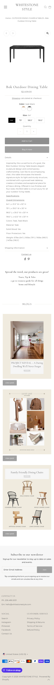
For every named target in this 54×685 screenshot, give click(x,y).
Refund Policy (33, 630)
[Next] (13, 33)
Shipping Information (15, 248)
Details (8, 157)
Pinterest (6, 626)
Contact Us (7, 634)
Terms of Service (34, 626)
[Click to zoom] (47, 33)
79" (20, 120)
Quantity (27, 126)
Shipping (16, 98)
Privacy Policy (33, 618)
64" (11, 120)
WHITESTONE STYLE (27, 7)
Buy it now (27, 149)
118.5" (40, 120)
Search (5, 618)
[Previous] (6, 33)
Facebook (6, 630)
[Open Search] (45, 7)
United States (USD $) (16, 654)
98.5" (30, 120)
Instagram (6, 622)
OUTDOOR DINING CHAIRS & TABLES (28, 18)
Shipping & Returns (36, 622)
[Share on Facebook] (25, 260)
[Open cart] (49, 7)
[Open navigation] (7, 7)
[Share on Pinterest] (29, 260)
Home (8, 18)
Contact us (26, 254)
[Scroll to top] (48, 679)
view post (9, 383)
